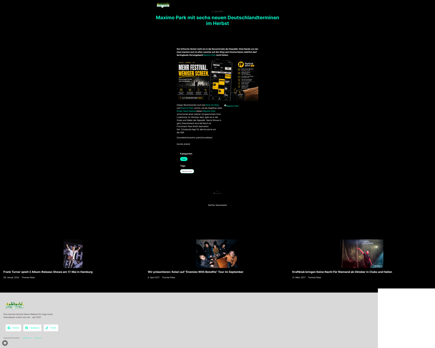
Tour (183, 159)
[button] (5, 343)
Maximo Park (209, 55)
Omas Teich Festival (186, 111)
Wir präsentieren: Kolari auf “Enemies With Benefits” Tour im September (195, 272)
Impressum (38, 338)
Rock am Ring (212, 105)
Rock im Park (187, 108)
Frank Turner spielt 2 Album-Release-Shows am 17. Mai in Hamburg (48, 272)
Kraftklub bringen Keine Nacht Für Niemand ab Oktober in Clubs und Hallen (342, 272)
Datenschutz (27, 338)
